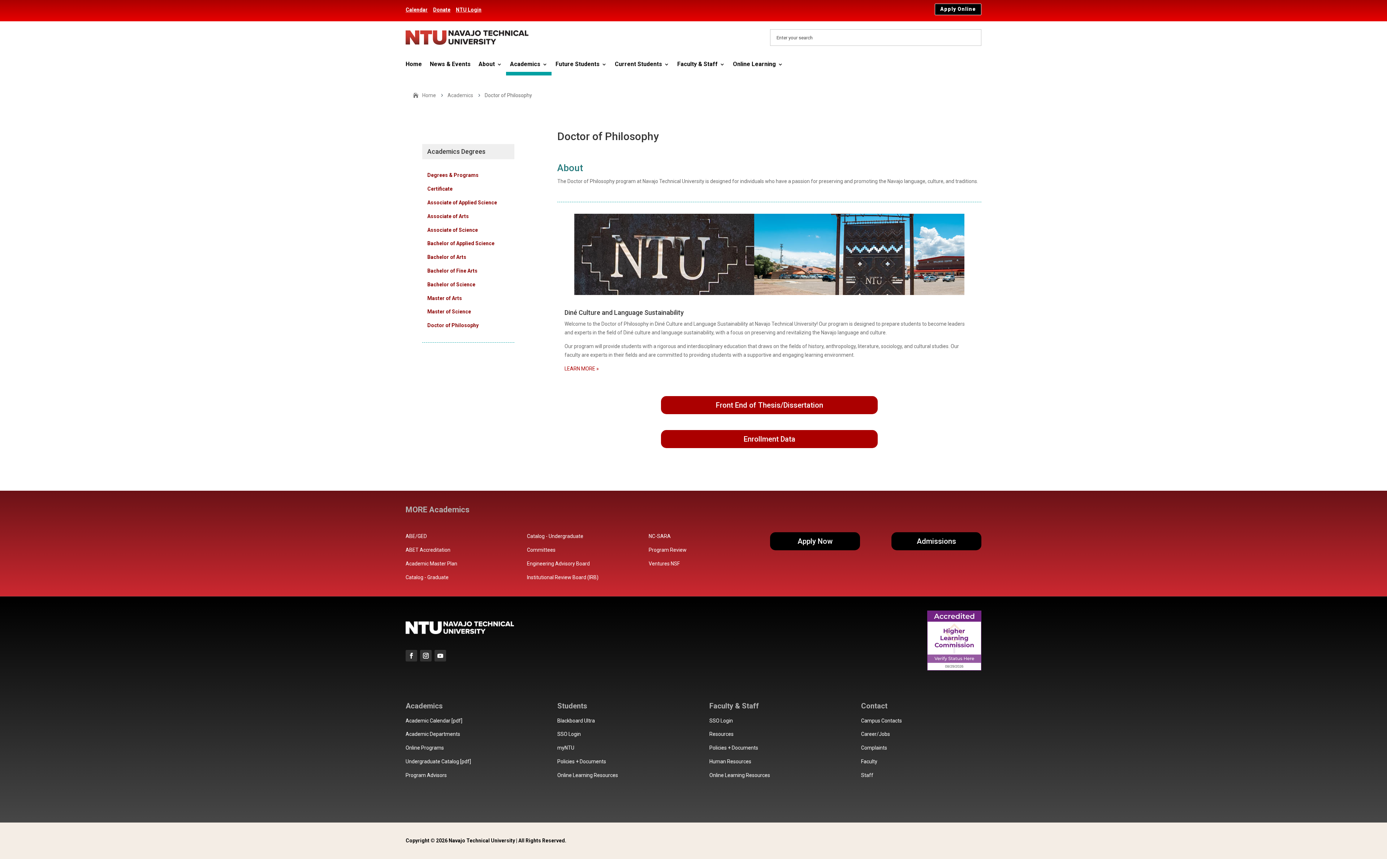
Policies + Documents (581, 761)
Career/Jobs (875, 734)
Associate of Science (452, 230)
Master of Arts (444, 298)
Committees (541, 550)
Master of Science (449, 311)
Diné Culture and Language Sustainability (624, 312)
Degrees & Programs (453, 175)
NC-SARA (660, 536)
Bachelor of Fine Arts (452, 271)
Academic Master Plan (431, 564)
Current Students (638, 65)
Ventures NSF (664, 564)
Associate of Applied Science (462, 202)
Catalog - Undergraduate (555, 536)
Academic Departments (433, 734)
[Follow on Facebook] (411, 655)
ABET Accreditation (428, 550)
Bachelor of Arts (446, 257)
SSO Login (569, 734)
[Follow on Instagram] (426, 655)
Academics (525, 65)
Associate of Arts (448, 216)
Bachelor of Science (451, 284)
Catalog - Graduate (427, 577)
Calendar (417, 10)
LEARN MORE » (582, 369)
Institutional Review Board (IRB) (563, 577)
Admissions (936, 541)
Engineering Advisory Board (558, 564)
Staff (867, 775)
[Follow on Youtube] (440, 655)
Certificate (440, 189)
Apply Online (958, 9)
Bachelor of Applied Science (460, 243)
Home (414, 65)
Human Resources (730, 761)
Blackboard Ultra (576, 721)
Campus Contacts (881, 721)
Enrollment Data (769, 439)
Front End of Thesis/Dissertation (769, 405)
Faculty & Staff (697, 65)
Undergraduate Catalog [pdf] (438, 761)
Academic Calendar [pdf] (434, 721)
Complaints (874, 748)
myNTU (565, 748)
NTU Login (468, 10)
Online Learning (754, 65)
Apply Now (815, 541)
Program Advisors (426, 775)
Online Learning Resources (587, 775)
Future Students (578, 65)
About (487, 65)
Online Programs (425, 748)
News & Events (450, 65)
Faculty (869, 761)
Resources (721, 734)
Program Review (668, 550)
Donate (441, 10)
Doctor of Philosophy (453, 325)
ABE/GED (416, 536)
